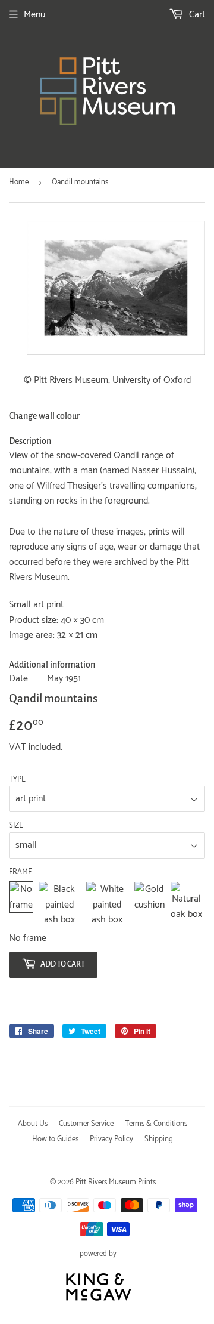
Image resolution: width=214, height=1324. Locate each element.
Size (16, 826)
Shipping (158, 1139)
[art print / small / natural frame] (186, 904)
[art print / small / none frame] (21, 904)
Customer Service (86, 1124)
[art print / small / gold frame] (149, 904)
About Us (33, 1124)
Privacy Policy (111, 1139)
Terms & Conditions (156, 1124)
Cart (196, 15)
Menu (34, 15)
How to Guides (55, 1139)
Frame (20, 872)
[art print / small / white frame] (107, 904)
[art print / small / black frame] (59, 904)
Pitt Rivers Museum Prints (115, 1182)
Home (19, 182)
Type (17, 780)
